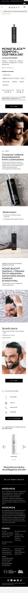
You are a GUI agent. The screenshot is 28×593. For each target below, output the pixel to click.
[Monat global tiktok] (20, 580)
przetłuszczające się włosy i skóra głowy (13, 78)
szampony (14, 81)
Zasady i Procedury (7, 542)
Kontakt (4, 543)
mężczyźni (5, 85)
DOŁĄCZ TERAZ (5, 1)
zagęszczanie (6, 75)
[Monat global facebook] (10, 580)
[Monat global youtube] (14, 580)
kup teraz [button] (14, 106)
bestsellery (6, 81)
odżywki (22, 81)
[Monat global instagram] (7, 580)
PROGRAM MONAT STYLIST (17, 1)
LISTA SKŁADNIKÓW (14, 418)
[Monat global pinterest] (17, 580)
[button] (4, 447)
